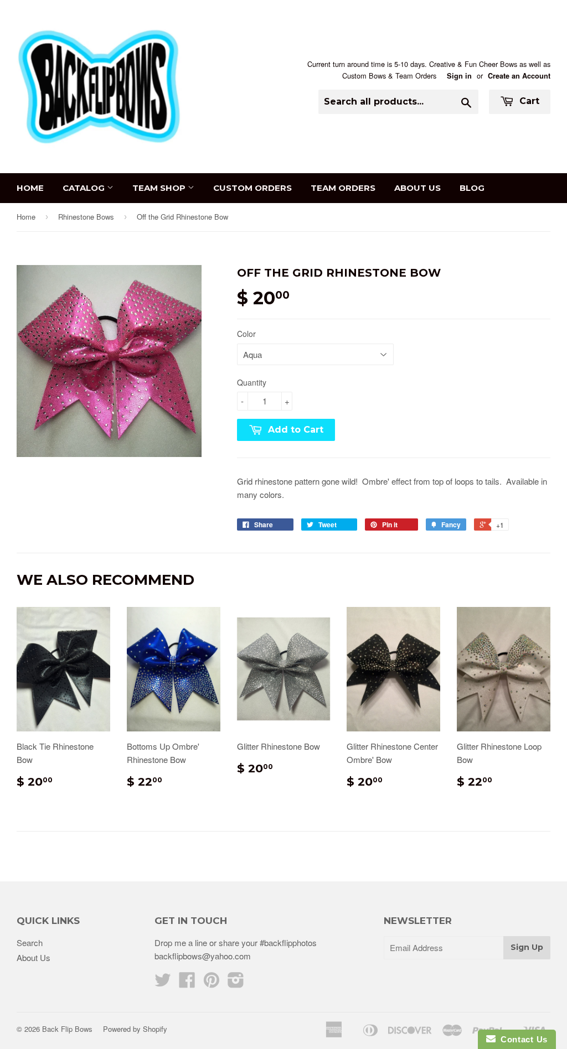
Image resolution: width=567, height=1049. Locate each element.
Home (30, 188)
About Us (417, 188)
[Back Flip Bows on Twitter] (162, 983)
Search (30, 942)
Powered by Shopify (135, 1029)
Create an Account (519, 76)
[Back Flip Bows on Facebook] (187, 983)
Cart (528, 101)
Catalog (85, 188)
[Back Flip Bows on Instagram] (236, 983)
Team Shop (160, 188)
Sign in (459, 76)
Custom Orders (252, 188)
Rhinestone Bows (86, 216)
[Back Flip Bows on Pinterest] (211, 983)
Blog (472, 188)
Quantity (251, 382)
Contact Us (522, 1039)
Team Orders (343, 188)
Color (246, 333)
